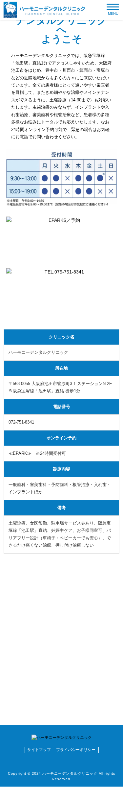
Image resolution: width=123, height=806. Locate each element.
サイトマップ (39, 749)
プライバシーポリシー (75, 749)
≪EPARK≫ (20, 453)
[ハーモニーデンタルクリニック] (44, 10)
